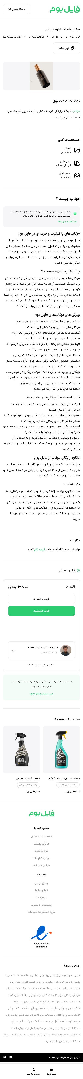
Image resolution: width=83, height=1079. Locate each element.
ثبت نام (39, 550)
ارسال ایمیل (41, 883)
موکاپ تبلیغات (41, 858)
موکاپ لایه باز (36, 37)
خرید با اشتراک (41, 599)
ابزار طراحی (57, 37)
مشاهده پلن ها (67, 222)
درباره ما (41, 898)
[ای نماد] (41, 937)
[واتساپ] (10, 1057)
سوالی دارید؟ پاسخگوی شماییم (41, 664)
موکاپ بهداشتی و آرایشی (68, 785)
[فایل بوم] (65, 9)
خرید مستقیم (41, 611)
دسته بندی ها (16, 9)
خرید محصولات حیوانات (41, 912)
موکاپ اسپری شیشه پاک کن (64, 779)
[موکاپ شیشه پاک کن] (21, 749)
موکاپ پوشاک (41, 844)
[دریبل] (4, 1057)
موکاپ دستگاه (41, 865)
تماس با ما (41, 890)
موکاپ (76, 111)
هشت (52, 1057)
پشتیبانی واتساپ (41, 905)
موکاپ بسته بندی (11, 37)
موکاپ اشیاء (41, 851)
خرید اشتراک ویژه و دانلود (41, 693)
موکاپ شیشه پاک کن (28, 779)
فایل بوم (75, 37)
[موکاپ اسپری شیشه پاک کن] (61, 749)
